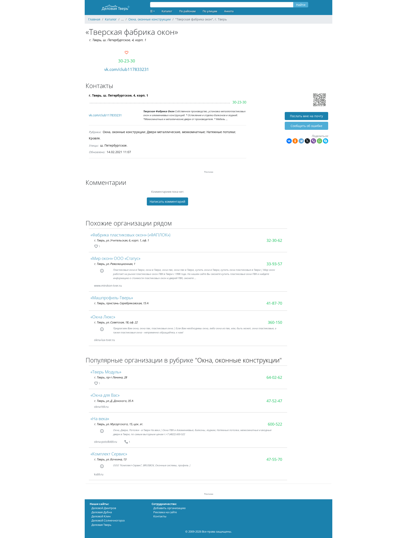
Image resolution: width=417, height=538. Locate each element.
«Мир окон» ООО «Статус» (115, 258)
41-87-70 (274, 303)
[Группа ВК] (127, 286)
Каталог (167, 11)
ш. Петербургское (113, 145)
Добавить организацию (169, 508)
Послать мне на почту (306, 116)
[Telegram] (301, 141)
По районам (187, 11)
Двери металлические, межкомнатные (176, 132)
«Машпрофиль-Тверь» (112, 298)
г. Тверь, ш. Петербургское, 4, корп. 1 (117, 40)
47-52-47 (274, 400)
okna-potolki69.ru (105, 442)
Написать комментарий (167, 201)
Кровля (94, 138)
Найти (300, 5)
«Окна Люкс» (103, 317)
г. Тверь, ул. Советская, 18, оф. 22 (115, 322)
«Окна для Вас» (105, 395)
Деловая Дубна (101, 512)
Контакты (159, 516)
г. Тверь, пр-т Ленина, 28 (110, 377)
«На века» (100, 418)
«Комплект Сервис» (109, 454)
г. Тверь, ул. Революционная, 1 (114, 264)
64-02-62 (274, 377)
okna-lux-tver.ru (104, 340)
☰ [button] (151, 11)
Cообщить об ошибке (306, 126)
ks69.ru (98, 474)
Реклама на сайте (165, 512)
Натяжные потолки (221, 132)
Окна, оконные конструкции (124, 132)
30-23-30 (126, 61)
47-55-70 (274, 459)
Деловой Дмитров (103, 508)
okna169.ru (101, 407)
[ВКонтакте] (289, 141)
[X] (307, 141)
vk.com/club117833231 (126, 69)
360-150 (275, 322)
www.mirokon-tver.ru (108, 285)
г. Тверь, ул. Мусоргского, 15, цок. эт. (118, 424)
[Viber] (313, 141)
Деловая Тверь (101, 525)
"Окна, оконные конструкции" (238, 360)
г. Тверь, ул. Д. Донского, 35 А (113, 401)
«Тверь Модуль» (106, 372)
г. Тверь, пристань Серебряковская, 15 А (121, 303)
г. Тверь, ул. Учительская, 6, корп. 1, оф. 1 (121, 240)
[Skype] (325, 141)
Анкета (228, 11)
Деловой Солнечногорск (108, 520)
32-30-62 (274, 240)
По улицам (210, 11)
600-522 (275, 424)
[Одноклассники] (295, 141)
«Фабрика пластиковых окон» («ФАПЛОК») (130, 235)
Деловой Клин (101, 516)
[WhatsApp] (319, 141)
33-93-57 (274, 263)
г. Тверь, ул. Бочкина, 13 (110, 459)
